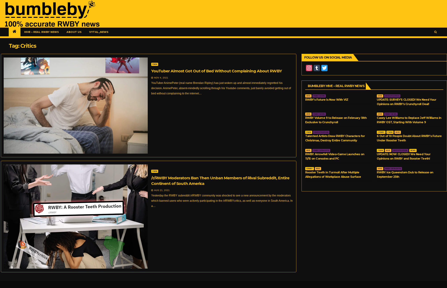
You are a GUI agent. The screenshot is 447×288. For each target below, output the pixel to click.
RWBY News (319, 96)
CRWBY (381, 132)
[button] (435, 31)
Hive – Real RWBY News (41, 32)
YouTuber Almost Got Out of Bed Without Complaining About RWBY (216, 71)
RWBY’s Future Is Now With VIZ (326, 99)
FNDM (154, 64)
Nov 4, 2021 (161, 78)
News (413, 150)
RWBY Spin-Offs (321, 150)
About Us (74, 32)
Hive (308, 96)
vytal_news (98, 32)
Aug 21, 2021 (162, 190)
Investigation (392, 96)
